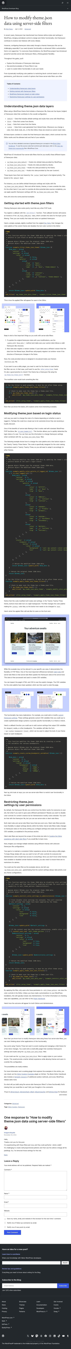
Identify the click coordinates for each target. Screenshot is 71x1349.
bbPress (5, 1324)
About (4, 1302)
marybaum (14, 1092)
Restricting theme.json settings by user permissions (27, 97)
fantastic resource (21, 1077)
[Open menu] (68, 3)
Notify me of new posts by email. (18, 1227)
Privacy (4, 1311)
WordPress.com (8, 1318)
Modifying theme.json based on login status (24, 94)
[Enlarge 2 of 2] (67, 306)
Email (6, 1202)
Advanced (28, 29)
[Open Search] (62, 3)
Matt (4, 1321)
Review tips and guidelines (11, 1269)
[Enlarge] (67, 617)
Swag (56, 1311)
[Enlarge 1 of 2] (32, 306)
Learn (38, 1302)
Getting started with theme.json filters (22, 91)
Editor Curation (12, 1107)
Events (56, 1305)
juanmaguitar (40, 1092)
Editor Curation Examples (25, 1074)
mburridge (53, 1092)
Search (65, 1263)
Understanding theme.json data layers (23, 88)
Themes (22, 1305)
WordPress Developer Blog (10, 8)
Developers (40, 1308)
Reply (6, 1155)
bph (32, 1092)
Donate (57, 1308)
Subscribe (63, 1286)
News (4, 1305)
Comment (8, 1170)
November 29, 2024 (10, 1135)
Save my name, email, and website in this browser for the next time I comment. (34, 1219)
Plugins (21, 1308)
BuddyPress (7, 1328)
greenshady (24, 1092)
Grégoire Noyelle (9, 1132)
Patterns (22, 1311)
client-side (57, 672)
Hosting (4, 1308)
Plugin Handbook (39, 999)
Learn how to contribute (11, 1254)
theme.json (21, 1107)
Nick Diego (9, 29)
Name (6, 1193)
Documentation (41, 1305)
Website (7, 1211)
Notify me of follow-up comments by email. (22, 1223)
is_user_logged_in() (25, 431)
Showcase (22, 1302)
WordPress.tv (41, 1311)
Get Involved (58, 1302)
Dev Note (47, 223)
